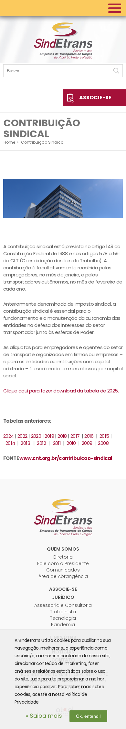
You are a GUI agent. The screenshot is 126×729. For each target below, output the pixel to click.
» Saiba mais (44, 716)
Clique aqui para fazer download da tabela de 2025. (61, 390)
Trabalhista (63, 611)
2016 (89, 436)
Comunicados (63, 570)
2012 (42, 443)
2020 (36, 436)
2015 (104, 436)
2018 (62, 436)
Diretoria (63, 557)
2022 (22, 436)
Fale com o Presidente (63, 563)
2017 (75, 436)
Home (9, 142)
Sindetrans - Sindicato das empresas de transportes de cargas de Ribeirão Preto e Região (63, 40)
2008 (103, 443)
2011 (57, 443)
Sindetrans (63, 517)
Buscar (116, 70)
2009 (87, 443)
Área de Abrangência (63, 576)
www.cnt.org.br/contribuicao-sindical (65, 458)
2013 (26, 443)
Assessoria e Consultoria (63, 605)
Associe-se (95, 97)
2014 (10, 443)
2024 (8, 436)
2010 (71, 443)
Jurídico (63, 597)
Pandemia (63, 624)
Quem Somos (63, 549)
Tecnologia (63, 618)
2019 (49, 436)
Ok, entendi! (88, 716)
